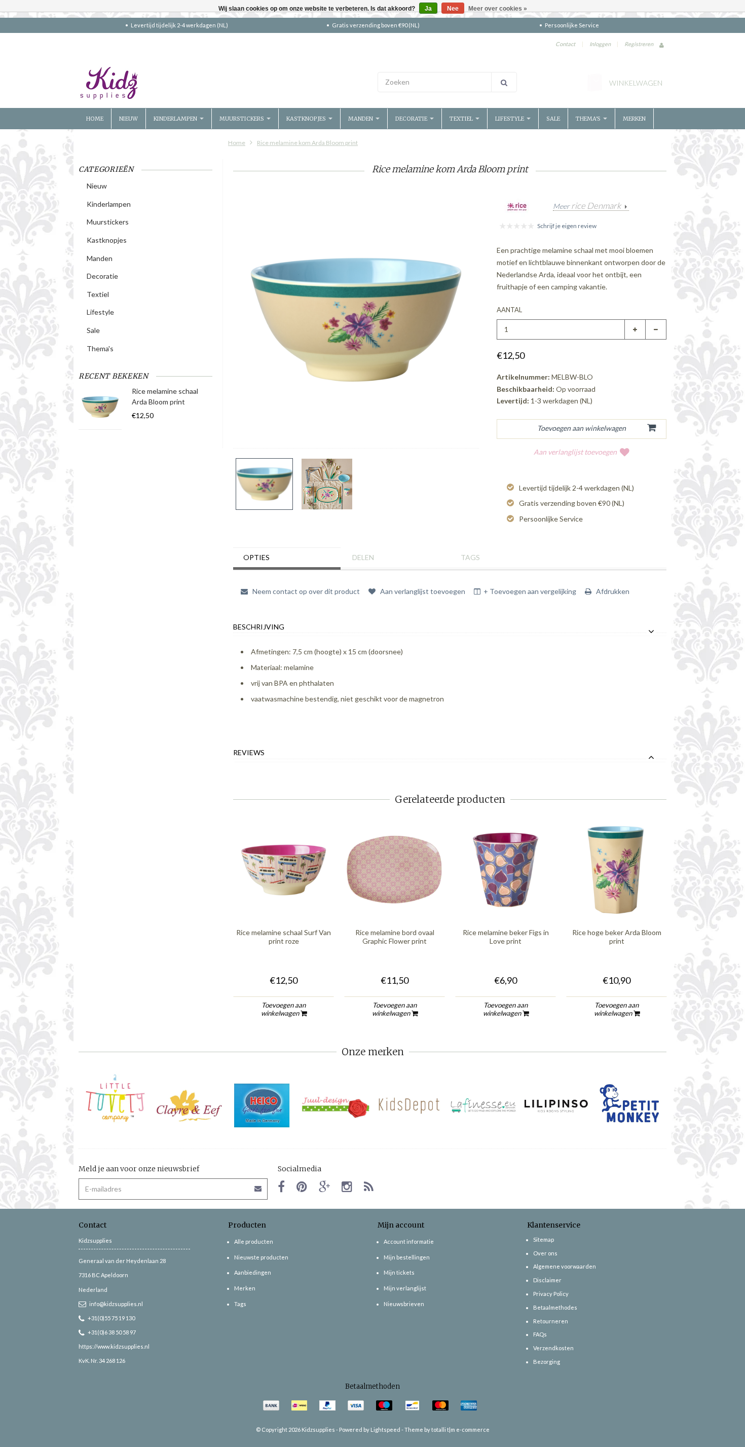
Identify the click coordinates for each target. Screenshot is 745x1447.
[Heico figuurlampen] (262, 1105)
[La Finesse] (483, 1105)
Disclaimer (547, 1280)
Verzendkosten (553, 1348)
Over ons (545, 1253)
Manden (361, 118)
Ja (428, 8)
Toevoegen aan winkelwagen (283, 1009)
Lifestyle (510, 118)
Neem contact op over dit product (305, 591)
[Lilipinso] (556, 1105)
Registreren (638, 44)
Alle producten (253, 1241)
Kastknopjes (306, 118)
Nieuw (128, 118)
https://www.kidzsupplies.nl (114, 1346)
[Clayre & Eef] (189, 1105)
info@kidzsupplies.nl (116, 1304)
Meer (587, 206)
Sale (553, 118)
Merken (634, 118)
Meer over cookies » (497, 8)
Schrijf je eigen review (567, 226)
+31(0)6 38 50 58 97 (112, 1332)
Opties (256, 557)
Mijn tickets (399, 1272)
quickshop (284, 899)
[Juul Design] (336, 1105)
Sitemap (543, 1239)
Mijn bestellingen (407, 1257)
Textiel (462, 118)
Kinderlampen (176, 118)
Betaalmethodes (555, 1307)
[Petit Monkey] (629, 1105)
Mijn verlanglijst (405, 1288)
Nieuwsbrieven (404, 1304)
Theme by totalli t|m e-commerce (447, 1429)
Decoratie (412, 118)
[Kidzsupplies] (223, 83)
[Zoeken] (504, 82)
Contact (565, 44)
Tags (470, 557)
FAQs (540, 1334)
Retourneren (550, 1321)
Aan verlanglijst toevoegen (575, 452)
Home (94, 118)
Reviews (249, 753)
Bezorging (546, 1361)
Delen (363, 557)
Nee (453, 8)
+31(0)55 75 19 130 (111, 1318)
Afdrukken (611, 591)
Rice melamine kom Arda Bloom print (307, 142)
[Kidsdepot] (409, 1105)
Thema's (589, 118)
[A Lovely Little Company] (115, 1098)
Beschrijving (258, 627)
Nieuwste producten (261, 1257)
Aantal (509, 310)
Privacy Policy (551, 1293)
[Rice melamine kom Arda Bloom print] (264, 484)
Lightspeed (385, 1429)
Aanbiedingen (252, 1272)
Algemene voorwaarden (564, 1266)
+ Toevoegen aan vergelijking (529, 591)
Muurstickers (242, 118)
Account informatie (409, 1241)
